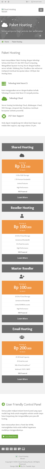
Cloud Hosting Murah (25, 462)
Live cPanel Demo (11, 437)
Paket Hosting (17, 42)
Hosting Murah (23, 66)
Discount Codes (37, 1)
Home (7, 42)
